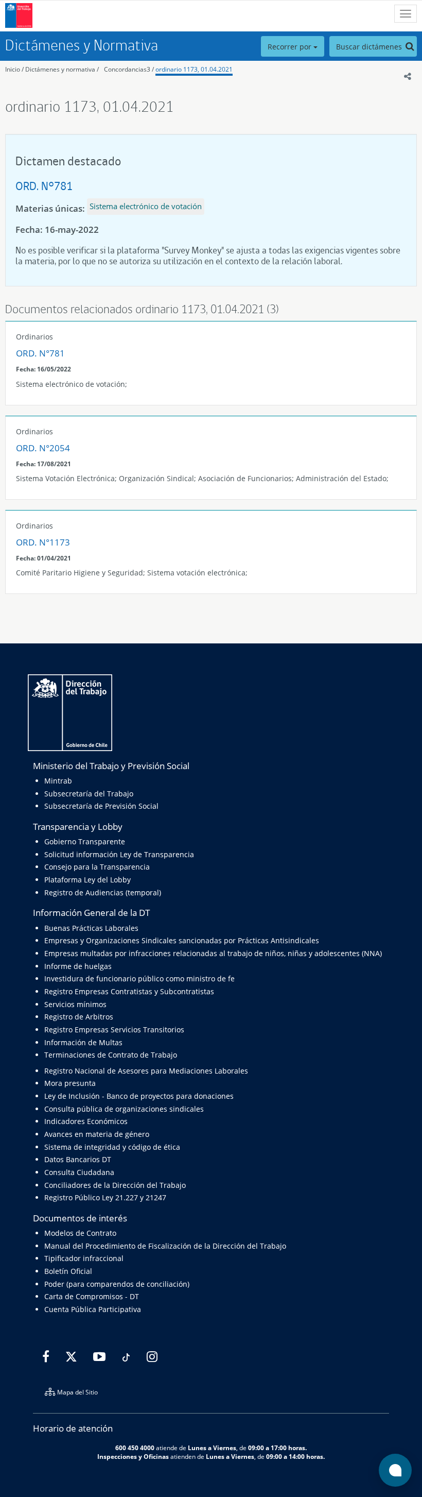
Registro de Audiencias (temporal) (102, 892)
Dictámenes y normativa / (62, 69)
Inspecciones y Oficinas (133, 1456)
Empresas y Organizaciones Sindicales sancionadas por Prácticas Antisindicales (181, 940)
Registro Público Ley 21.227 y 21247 (105, 1197)
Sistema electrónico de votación (146, 206)
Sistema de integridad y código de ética (112, 1147)
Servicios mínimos (75, 1004)
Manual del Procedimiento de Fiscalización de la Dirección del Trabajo (165, 1246)
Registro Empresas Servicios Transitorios (114, 1029)
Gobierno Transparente (84, 841)
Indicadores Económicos (86, 1121)
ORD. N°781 (44, 186)
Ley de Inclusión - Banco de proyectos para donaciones (139, 1096)
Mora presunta (70, 1083)
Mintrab (58, 781)
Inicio (12, 69)
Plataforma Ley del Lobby (87, 879)
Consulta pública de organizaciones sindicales (124, 1109)
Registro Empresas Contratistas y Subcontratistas (129, 991)
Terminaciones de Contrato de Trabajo (110, 1055)
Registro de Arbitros (78, 1017)
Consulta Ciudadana (79, 1172)
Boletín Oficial (68, 1271)
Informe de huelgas (78, 966)
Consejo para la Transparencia (97, 867)
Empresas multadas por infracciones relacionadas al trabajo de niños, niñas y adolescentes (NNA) (213, 953)
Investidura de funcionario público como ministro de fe (139, 978)
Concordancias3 (127, 69)
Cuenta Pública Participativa (92, 1309)
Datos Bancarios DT (77, 1159)
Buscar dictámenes (370, 47)
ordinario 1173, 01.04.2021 (194, 69)
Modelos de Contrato (80, 1233)
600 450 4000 (134, 1447)
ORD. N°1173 (43, 542)
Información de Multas (83, 1042)
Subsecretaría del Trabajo (88, 793)
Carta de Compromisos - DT (91, 1296)
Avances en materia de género (96, 1134)
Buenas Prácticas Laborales (91, 928)
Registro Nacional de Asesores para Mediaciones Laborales (146, 1071)
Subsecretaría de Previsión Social (101, 806)
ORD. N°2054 (43, 448)
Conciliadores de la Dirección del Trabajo (115, 1185)
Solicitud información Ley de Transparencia (119, 854)
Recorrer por (290, 47)
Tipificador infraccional (84, 1258)
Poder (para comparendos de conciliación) (116, 1284)
